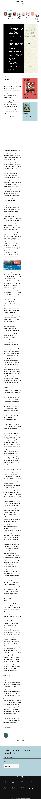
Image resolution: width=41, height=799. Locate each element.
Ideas (13, 789)
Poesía (13, 783)
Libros (9, 26)
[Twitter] (5, 79)
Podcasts (21, 781)
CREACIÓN (13, 782)
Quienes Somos (31, 783)
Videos (21, 780)
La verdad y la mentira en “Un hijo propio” (11, 15)
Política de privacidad (27, 798)
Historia (13, 788)
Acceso (30, 780)
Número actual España (23, 786)
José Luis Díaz (20, 740)
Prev (24, 89)
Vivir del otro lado (27, 116)
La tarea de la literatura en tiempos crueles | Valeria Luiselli (37, 17)
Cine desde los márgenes (30, 94)
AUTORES (28, 744)
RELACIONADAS (11, 744)
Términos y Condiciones (20, 798)
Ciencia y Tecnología (28, 12)
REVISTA (21, 783)
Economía (19, 12)
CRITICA (5, 787)
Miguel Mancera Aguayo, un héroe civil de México (19, 16)
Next (36, 89)
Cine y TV (9, 12)
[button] (5, 2)
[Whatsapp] (8, 79)
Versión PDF (26, 119)
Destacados (22, 787)
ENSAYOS (13, 787)
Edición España (26, 96)
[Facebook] (4, 79)
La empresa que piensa (28, 15)
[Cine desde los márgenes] (30, 87)
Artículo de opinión (7, 727)
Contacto (30, 786)
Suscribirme (30, 781)
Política (5, 781)
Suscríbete (26, 97)
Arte (4, 792)
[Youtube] (32, 788)
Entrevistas (37, 12)
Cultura (5, 780)
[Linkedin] (7, 79)
